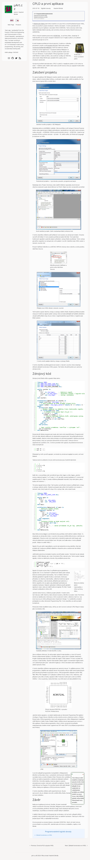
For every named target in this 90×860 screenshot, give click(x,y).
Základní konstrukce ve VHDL (41, 17)
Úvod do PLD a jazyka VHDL (40, 15)
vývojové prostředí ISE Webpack (42, 47)
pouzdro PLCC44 (52, 45)
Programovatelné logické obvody (45, 13)
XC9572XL (57, 35)
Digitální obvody (46, 8)
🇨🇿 (18, 20)
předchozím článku (39, 23)
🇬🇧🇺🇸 (11, 20)
